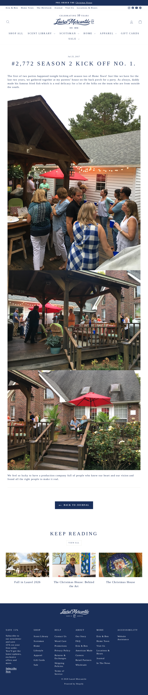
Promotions (61, 646)
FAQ (78, 641)
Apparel (107, 33)
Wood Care (60, 641)
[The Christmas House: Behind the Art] (74, 565)
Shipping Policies (59, 664)
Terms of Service (59, 672)
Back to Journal (76, 505)
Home (88, 33)
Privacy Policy (62, 650)
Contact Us (61, 636)
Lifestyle (38, 650)
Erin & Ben (12, 8)
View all (74, 543)
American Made (84, 650)
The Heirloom (44, 8)
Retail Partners (83, 660)
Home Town (27, 8)
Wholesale (81, 665)
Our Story (81, 636)
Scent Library (40, 33)
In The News (103, 663)
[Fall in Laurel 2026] (27, 565)
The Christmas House (120, 582)
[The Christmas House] (120, 565)
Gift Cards (130, 33)
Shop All (16, 33)
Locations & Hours (87, 8)
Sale (73, 39)
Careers (80, 655)
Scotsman (68, 33)
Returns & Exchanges (60, 657)
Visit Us (69, 8)
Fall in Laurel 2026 (27, 582)
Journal (58, 8)
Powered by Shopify (74, 684)
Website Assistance (123, 638)
